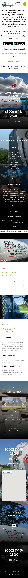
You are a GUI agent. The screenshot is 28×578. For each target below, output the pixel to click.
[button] (5, 405)
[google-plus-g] (16, 574)
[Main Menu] (25, 4)
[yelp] (18, 574)
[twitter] (13, 574)
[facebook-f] (10, 574)
